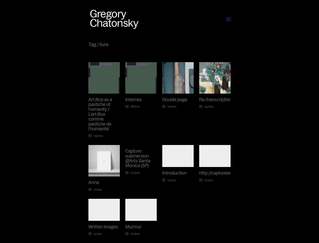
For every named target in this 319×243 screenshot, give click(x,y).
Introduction (174, 173)
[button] (228, 19)
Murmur (133, 227)
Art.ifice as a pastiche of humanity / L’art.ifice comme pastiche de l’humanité (100, 114)
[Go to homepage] (115, 19)
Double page (174, 99)
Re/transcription (215, 99)
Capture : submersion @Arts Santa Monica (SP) (137, 158)
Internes (133, 99)
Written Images (103, 227)
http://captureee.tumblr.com (226, 173)
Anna (93, 182)
